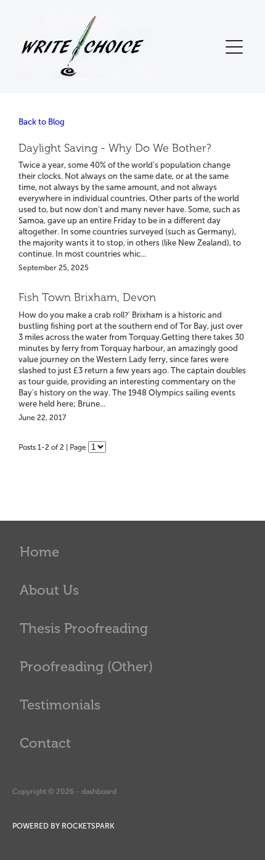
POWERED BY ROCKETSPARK (63, 826)
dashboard (98, 791)
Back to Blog (41, 121)
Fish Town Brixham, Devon (87, 297)
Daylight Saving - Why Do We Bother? (114, 148)
